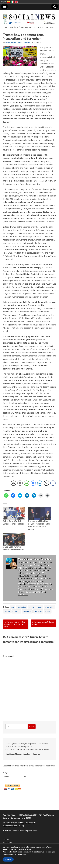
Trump (47, 611)
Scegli (5, 772)
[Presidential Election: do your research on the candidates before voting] (39, 513)
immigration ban (35, 607)
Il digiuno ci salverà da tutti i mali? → (43, 623)
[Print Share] (13, 483)
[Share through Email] (20, 483)
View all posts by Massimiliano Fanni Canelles (35, 592)
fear (12, 607)
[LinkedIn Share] (39, 483)
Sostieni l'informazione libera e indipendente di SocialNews (29, 765)
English (16, 1)
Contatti (6, 839)
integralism (49, 607)
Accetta (8, 859)
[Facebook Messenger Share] (33, 483)
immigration (21, 607)
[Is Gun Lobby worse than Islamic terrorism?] (14, 539)
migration (16, 611)
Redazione (7, 842)
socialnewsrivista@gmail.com (23, 830)
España (9, 1)
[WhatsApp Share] (26, 483)
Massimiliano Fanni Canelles (17, 42)
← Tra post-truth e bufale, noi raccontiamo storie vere (15, 624)
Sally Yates (27, 611)
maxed (7, 611)
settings (22, 854)
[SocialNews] (29, 17)
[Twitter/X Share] (46, 483)
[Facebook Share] (53, 483)
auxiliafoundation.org (13, 825)
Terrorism (38, 611)
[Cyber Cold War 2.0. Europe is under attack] (14, 513)
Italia (12, 1)
